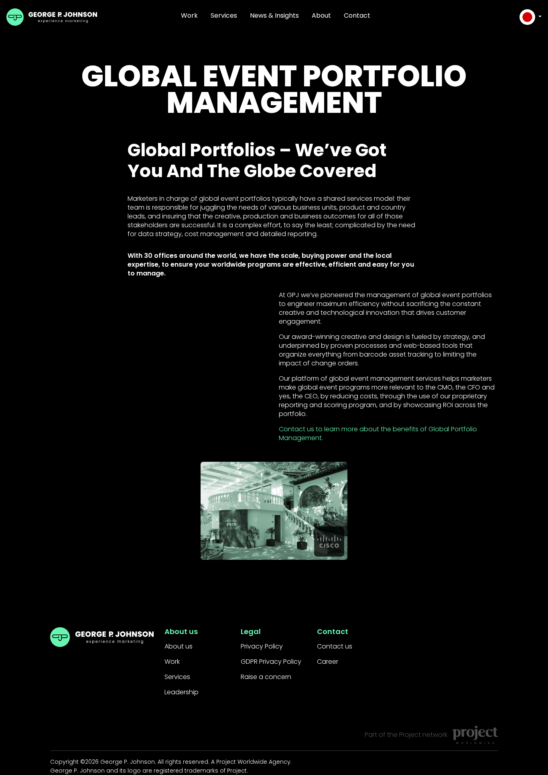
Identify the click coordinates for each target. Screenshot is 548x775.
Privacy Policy (262, 646)
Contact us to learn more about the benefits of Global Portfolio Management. (378, 433)
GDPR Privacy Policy (271, 661)
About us (178, 646)
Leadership (181, 692)
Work (189, 15)
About (321, 15)
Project (410, 734)
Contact (357, 15)
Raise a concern (266, 676)
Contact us (334, 646)
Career (327, 661)
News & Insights (274, 15)
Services (224, 15)
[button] (530, 17)
